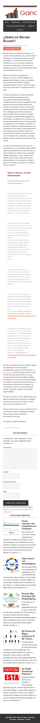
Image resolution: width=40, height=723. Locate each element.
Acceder (28, 719)
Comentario (7, 447)
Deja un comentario (12, 48)
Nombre (6, 472)
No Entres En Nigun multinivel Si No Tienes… (28, 634)
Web (4, 491)
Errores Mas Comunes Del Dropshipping (29, 596)
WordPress (20, 719)
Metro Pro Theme (22, 717)
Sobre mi (16, 428)
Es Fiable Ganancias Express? (27, 671)
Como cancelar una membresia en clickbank (29, 524)
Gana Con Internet (20, 12)
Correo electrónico (10, 482)
